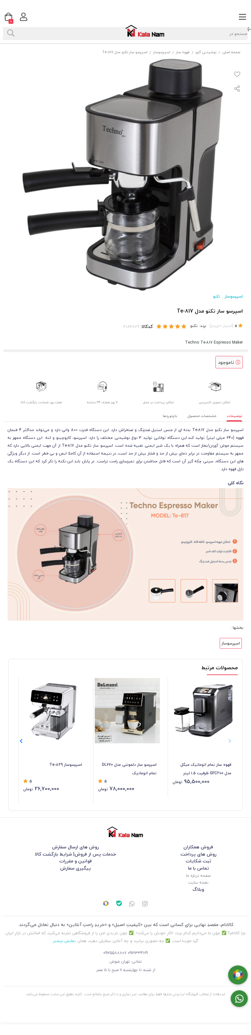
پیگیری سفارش (75, 868)
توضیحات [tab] (235, 416)
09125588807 (114, 953)
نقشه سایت (198, 882)
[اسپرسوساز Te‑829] (52, 710)
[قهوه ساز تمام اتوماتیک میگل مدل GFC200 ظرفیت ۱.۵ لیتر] (202, 710)
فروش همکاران (198, 847)
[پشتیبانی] (132, 904)
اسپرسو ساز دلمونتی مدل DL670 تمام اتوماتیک (129, 769)
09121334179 (138, 953)
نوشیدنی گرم (206, 52)
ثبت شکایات (198, 861)
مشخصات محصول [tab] (202, 416)
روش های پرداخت (198, 854)
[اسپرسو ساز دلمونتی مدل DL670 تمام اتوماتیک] (127, 710)
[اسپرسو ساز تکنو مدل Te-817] (125, 832)
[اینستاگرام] (145, 904)
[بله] (119, 904)
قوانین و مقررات (75, 861)
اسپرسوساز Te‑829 (65, 764)
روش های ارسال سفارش (75, 847)
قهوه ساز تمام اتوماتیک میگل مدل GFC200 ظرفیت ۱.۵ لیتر (205, 769)
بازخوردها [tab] (170, 416)
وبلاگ (198, 889)
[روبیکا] (106, 904)
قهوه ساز (183, 52)
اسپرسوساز (161, 52)
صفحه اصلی (231, 52)
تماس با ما (198, 868)
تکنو (216, 296)
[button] (21, 741)
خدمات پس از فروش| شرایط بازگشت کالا (75, 854)
